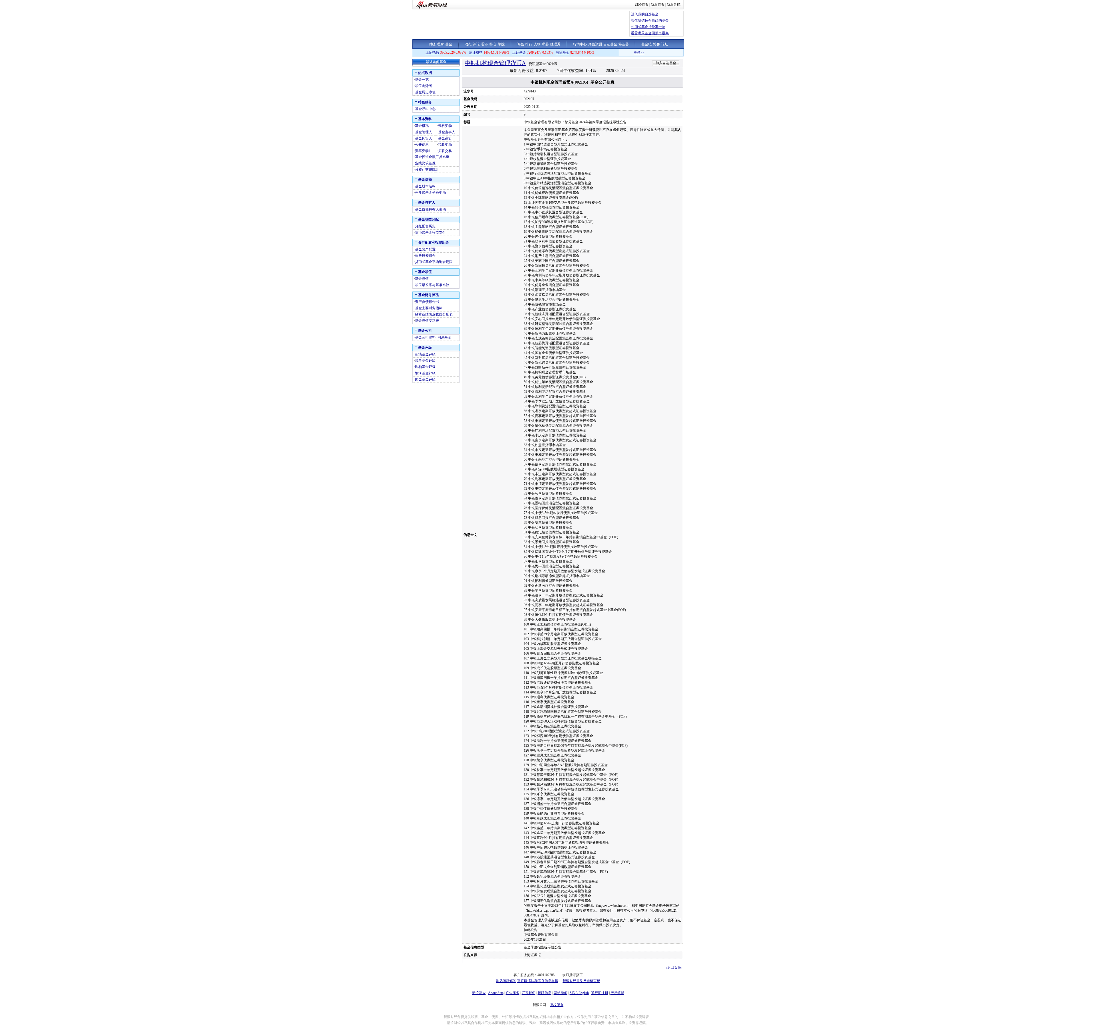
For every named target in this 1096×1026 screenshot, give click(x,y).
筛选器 (623, 44)
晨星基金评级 (425, 361)
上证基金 (519, 52)
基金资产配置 (425, 249)
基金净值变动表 (427, 321)
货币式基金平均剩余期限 (434, 262)
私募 (545, 44)
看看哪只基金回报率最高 (650, 33)
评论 (476, 44)
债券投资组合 (425, 256)
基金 (448, 44)
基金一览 (422, 80)
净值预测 (595, 44)
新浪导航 (673, 5)
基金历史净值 (425, 92)
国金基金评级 (425, 379)
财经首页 (641, 5)
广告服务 (512, 993)
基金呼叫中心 (425, 109)
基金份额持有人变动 (430, 209)
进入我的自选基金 (644, 14)
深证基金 (562, 52)
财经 (432, 44)
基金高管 (445, 138)
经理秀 (555, 44)
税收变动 (445, 145)
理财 (440, 44)
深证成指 (476, 52)
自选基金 (610, 44)
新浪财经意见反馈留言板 (581, 981)
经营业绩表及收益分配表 (434, 314)
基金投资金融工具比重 (432, 157)
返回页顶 (674, 968)
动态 (468, 44)
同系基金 (444, 337)
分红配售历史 (425, 226)
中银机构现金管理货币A (495, 63)
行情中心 (580, 44)
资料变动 (445, 126)
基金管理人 (423, 132)
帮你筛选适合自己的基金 (650, 21)
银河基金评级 (425, 373)
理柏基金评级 (425, 367)
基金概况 (422, 126)
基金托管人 (423, 138)
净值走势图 (423, 86)
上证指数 (432, 52)
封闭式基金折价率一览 (648, 27)
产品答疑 (617, 993)
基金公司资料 (425, 337)
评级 (520, 44)
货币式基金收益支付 (430, 232)
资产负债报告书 (427, 302)
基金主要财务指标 (428, 308)
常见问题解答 (506, 981)
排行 (528, 44)
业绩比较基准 (425, 163)
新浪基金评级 (425, 354)
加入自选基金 (666, 63)
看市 (484, 44)
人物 (537, 44)
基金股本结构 (425, 186)
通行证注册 (599, 993)
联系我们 (528, 993)
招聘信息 (544, 993)
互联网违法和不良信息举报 (537, 981)
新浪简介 (479, 993)
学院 (501, 44)
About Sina (495, 993)
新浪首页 (657, 5)
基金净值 (422, 279)
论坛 (664, 44)
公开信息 (422, 145)
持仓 (492, 44)
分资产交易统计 (427, 169)
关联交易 (445, 151)
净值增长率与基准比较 (432, 285)
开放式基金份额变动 (430, 193)
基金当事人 (446, 132)
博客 (656, 44)
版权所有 (556, 1005)
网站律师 (560, 993)
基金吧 (646, 44)
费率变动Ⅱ (422, 151)
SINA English (579, 993)
